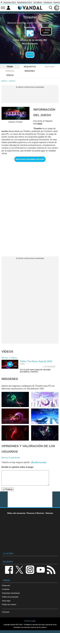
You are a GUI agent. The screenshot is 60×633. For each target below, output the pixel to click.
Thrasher (30, 17)
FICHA (10, 66)
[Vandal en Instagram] (30, 569)
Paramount (48, 2)
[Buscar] (50, 7)
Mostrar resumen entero (30, 159)
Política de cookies (9, 604)
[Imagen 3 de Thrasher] (15, 433)
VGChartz (5, 612)
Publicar (9, 489)
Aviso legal (6, 601)
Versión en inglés (30, 621)
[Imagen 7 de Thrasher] (15, 399)
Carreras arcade (25, 22)
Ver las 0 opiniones (11, 457)
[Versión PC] (30, 33)
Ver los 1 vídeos (9, 357)
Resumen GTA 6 (9, 2)
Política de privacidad (10, 597)
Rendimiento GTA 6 (24, 2)
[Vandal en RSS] (51, 569)
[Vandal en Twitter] (19, 569)
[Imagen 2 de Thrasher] (44, 433)
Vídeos (10, 75)
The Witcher (37, 2)
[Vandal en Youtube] (40, 569)
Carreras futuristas (44, 22)
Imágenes (30, 71)
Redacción (6, 585)
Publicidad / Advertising (11, 593)
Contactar (5, 589)
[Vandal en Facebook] (8, 569)
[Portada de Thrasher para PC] (15, 113)
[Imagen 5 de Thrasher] (15, 416)
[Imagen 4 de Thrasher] (44, 416)
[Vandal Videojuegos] (30, 7)
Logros (30, 55)
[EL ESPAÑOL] (57, 8)
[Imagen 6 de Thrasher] (44, 399)
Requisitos (30, 66)
